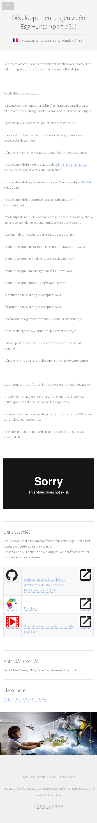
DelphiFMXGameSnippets (71, 164)
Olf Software (44, 806)
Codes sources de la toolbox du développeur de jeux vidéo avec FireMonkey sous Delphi (44, 584)
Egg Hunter (31, 608)
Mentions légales (46, 777)
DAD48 (86, 182)
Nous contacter (66, 777)
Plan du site (28, 777)
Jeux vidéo (22, 699)
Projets (7, 699)
